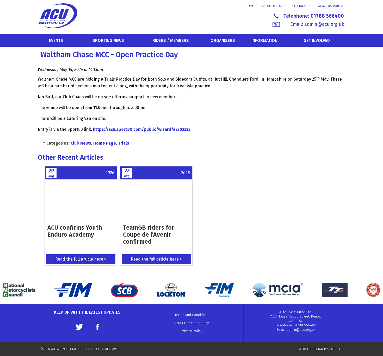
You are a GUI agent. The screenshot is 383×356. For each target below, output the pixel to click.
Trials (123, 143)
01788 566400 (327, 16)
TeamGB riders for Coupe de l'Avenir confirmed (148, 234)
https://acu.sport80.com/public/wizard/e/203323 (141, 129)
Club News (81, 143)
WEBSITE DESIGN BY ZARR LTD (321, 349)
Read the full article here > (80, 259)
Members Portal (331, 6)
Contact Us (301, 6)
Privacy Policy (191, 331)
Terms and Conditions (191, 315)
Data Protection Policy (191, 323)
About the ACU (273, 6)
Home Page (104, 143)
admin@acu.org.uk (324, 24)
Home (249, 6)
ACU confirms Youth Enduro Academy (74, 231)
